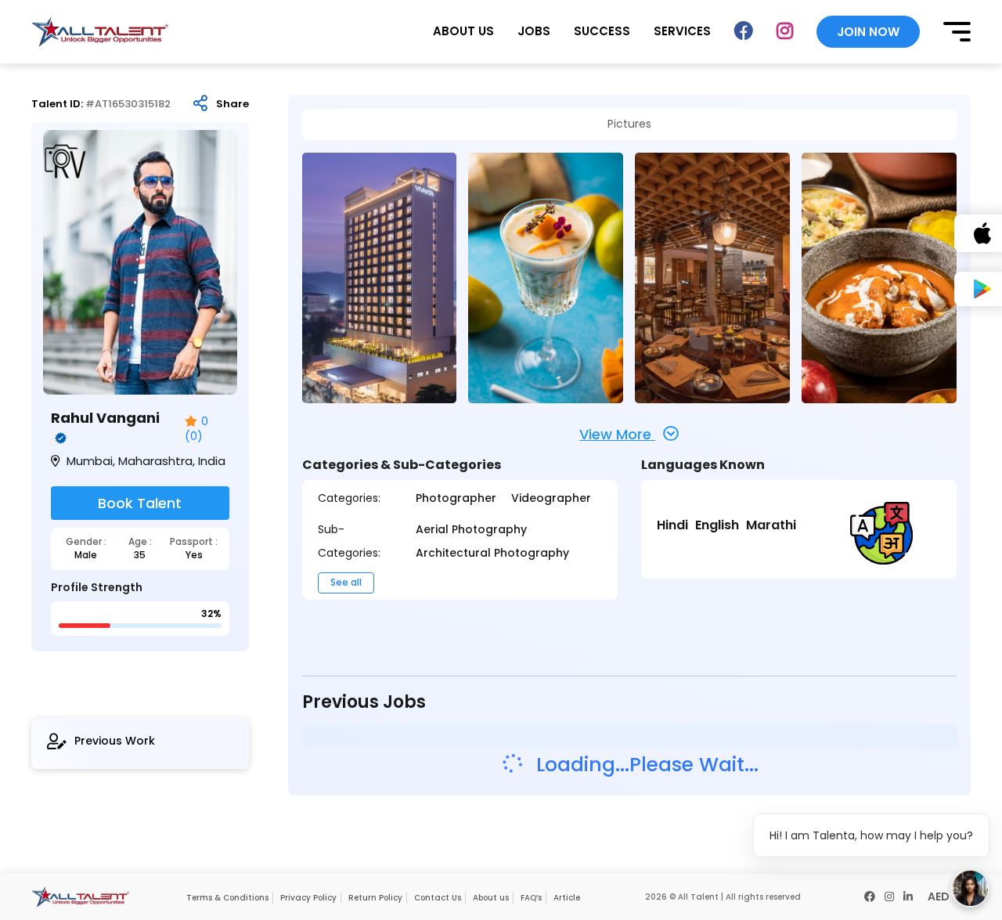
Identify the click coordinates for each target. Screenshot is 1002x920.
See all (346, 582)
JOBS (533, 31)
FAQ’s (531, 898)
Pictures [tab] (629, 124)
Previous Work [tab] (114, 741)
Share (232, 104)
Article (566, 898)
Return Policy (375, 898)
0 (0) (196, 429)
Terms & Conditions (227, 898)
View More (617, 434)
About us (491, 898)
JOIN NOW (868, 31)
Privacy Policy (308, 898)
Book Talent (140, 503)
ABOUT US (463, 31)
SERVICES (682, 31)
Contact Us (437, 898)
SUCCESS (602, 31)
